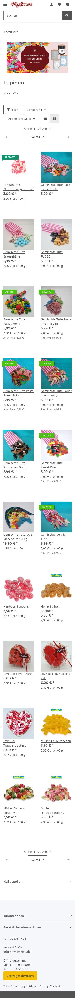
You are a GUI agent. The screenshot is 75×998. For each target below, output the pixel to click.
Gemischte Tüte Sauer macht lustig (56, 393)
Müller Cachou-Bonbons (14, 810)
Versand (55, 986)
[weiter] (68, 137)
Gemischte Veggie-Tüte (54, 537)
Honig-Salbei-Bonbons (50, 608)
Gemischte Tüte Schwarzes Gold (14, 465)
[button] (51, 4)
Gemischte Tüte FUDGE (52, 254)
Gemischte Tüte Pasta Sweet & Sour (18, 393)
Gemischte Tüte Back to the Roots (55, 187)
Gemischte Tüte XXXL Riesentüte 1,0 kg (17, 537)
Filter (14, 110)
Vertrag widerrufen (20, 976)
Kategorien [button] (13, 882)
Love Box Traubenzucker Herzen (13, 743)
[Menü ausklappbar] (5, 2)
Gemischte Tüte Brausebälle (14, 254)
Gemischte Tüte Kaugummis (14, 321)
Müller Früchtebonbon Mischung (51, 810)
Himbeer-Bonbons (16, 606)
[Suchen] (67, 15)
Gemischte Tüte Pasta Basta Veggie (56, 321)
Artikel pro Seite (19, 119)
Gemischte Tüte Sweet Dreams (52, 465)
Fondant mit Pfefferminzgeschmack (18, 187)
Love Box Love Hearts (17, 674)
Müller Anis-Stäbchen (56, 741)
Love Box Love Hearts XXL (55, 676)
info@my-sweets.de (17, 952)
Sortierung (34, 110)
